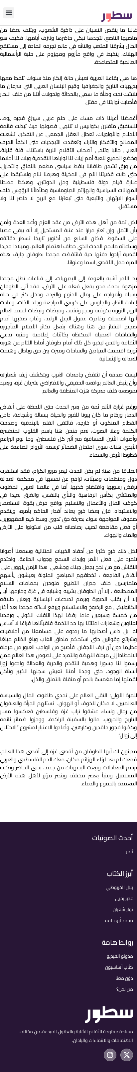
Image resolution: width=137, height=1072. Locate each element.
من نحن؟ (124, 989)
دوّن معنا (124, 978)
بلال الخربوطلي (119, 887)
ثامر (129, 851)
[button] (8, 12)
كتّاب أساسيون (119, 967)
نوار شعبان (123, 909)
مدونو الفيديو (120, 956)
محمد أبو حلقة (119, 920)
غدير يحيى (124, 898)
